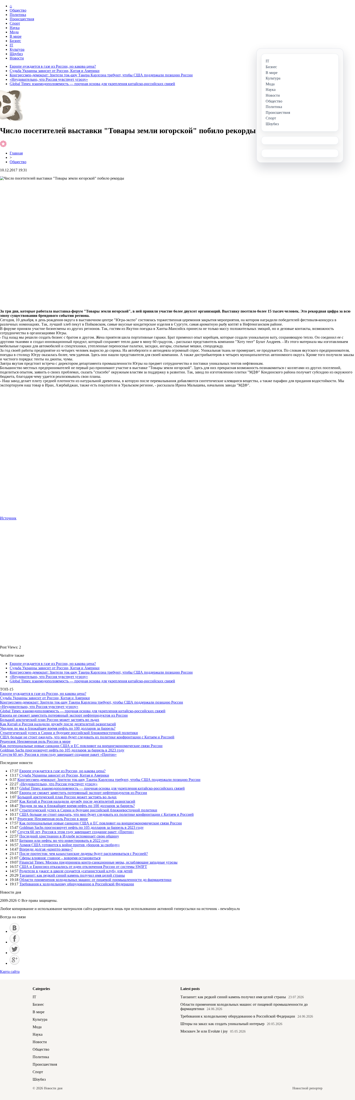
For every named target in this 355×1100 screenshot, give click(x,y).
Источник (8, 518)
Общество (18, 10)
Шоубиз (16, 54)
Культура (17, 49)
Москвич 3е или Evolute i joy (204, 1031)
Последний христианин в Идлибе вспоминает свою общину (69, 836)
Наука (15, 28)
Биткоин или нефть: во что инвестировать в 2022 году (64, 840)
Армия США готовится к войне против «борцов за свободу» (69, 845)
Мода (14, 32)
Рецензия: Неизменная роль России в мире (35, 741)
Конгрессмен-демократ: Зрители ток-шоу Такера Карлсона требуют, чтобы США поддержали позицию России (101, 75)
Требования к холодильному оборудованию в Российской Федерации (76, 884)
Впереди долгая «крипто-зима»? (46, 849)
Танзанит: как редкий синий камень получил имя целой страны (72, 875)
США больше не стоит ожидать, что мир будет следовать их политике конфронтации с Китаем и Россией (87, 737)
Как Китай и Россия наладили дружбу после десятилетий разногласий (58, 724)
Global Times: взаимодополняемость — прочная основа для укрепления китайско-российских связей (92, 84)
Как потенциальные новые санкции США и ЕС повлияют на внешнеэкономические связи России (81, 746)
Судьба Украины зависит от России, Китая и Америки (54, 71)
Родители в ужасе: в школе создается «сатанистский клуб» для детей (76, 871)
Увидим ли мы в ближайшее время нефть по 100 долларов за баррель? (57, 728)
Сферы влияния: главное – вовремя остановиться (59, 858)
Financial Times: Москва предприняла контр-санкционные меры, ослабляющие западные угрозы (98, 862)
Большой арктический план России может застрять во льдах (49, 720)
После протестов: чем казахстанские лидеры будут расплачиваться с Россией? (83, 854)
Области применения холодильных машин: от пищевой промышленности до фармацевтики (95, 880)
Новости (17, 58)
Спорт (15, 23)
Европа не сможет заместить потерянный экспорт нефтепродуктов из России (64, 715)
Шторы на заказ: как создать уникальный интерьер (222, 1024)
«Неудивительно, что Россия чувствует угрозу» (49, 79)
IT (11, 45)
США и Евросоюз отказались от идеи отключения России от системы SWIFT (83, 867)
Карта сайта (10, 971)
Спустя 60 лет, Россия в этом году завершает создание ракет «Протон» (58, 754)
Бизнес (15, 41)
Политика (18, 15)
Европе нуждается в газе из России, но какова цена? (53, 66)
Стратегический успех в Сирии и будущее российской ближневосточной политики (69, 733)
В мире (15, 36)
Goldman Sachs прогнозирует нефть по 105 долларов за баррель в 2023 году (62, 750)
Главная (16, 153)
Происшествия (22, 19)
